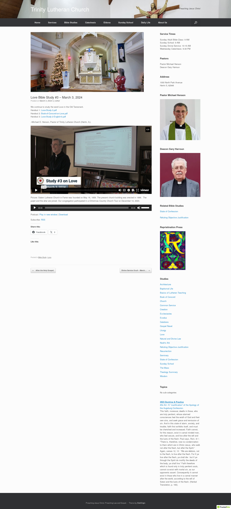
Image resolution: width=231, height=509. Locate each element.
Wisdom (163, 376)
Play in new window (48, 214)
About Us (162, 22)
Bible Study (42, 257)
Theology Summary (169, 371)
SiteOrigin (141, 503)
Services (52, 22)
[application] (91, 208)
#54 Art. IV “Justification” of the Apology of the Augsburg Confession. (179, 406)
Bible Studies (70, 22)
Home (37, 22)
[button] (195, 22)
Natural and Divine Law (170, 338)
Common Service (168, 305)
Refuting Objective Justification (174, 217)
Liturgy (163, 330)
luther (57, 100)
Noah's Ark (165, 342)
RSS (43, 219)
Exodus (163, 317)
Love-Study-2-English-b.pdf (53, 116)
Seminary (164, 355)
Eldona (107, 22)
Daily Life (145, 22)
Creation (164, 309)
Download (63, 214)
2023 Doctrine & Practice (172, 401)
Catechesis (90, 22)
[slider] (145, 207)
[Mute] (138, 207)
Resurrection (165, 351)
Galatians (164, 321)
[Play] (34, 207)
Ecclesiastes (166, 313)
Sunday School (125, 22)
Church (163, 301)
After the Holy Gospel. (43, 270)
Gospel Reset (166, 326)
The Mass (164, 367)
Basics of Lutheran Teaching (173, 292)
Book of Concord (167, 296)
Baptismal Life (166, 288)
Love (49, 257)
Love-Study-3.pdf (49, 110)
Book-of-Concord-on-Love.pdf (54, 113)
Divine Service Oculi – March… (135, 270)
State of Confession (169, 211)
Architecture (165, 284)
